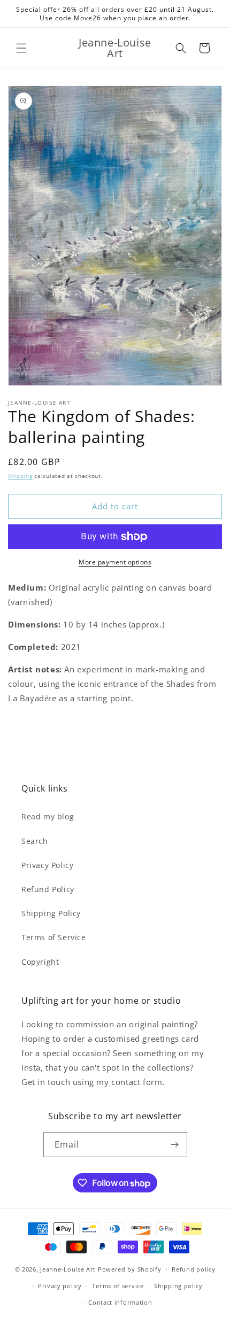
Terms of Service (53, 937)
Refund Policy (47, 889)
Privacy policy (60, 1286)
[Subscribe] (175, 1144)
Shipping (20, 475)
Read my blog (47, 816)
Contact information (120, 1302)
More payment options (115, 562)
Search (34, 841)
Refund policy (193, 1269)
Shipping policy (178, 1286)
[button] (21, 48)
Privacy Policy (47, 865)
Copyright (40, 962)
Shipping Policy (51, 913)
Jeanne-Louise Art (68, 1269)
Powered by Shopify (130, 1269)
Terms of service (117, 1286)
